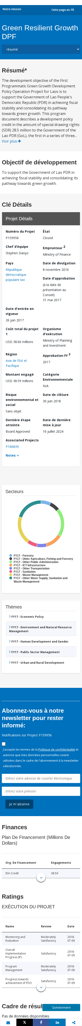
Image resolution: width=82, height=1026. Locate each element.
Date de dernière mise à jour (57, 422)
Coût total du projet (22, 331)
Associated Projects (22, 440)
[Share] (41, 1022)
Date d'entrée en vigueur (20, 311)
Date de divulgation (59, 263)
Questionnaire (61, 1007)
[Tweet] (24, 1022)
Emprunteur (54, 247)
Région (11, 354)
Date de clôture (56, 394)
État (46, 231)
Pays (9, 263)
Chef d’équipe (17, 246)
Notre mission (12, 9)
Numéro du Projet (20, 231)
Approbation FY (56, 355)
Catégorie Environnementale (58, 377)
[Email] (8, 1022)
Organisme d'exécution (52, 331)
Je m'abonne (19, 804)
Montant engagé (20, 374)
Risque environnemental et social (22, 399)
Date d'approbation (59, 278)
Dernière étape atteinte (18, 422)
